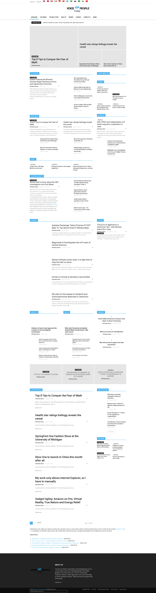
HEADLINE (34, 17)
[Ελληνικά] (67, 1)
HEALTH (63, 17)
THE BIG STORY (54, 17)
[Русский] (75, 1)
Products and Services (103, 589)
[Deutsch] (59, 1)
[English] (44, 1)
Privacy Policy (122, 589)
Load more (111, 431)
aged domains (54, 204)
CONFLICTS (87, 17)
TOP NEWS (43, 17)
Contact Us (32, 1)
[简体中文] (87, 1)
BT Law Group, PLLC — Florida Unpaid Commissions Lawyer (49, 541)
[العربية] (79, 1)
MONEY (71, 17)
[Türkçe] (63, 1)
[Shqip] (48, 1)
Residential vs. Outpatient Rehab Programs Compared (47, 538)
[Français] (52, 1)
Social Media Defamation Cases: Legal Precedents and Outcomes (50, 545)
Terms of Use (114, 589)
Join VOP (94, 589)
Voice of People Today (39, 589)
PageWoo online (120, 529)
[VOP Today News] (78, 9)
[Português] (71, 1)
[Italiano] (56, 1)
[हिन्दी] (83, 1)
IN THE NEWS (35, 56)
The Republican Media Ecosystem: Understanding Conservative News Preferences (55, 543)
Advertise (39, 1)
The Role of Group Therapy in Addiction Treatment (46, 547)
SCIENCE (78, 17)
